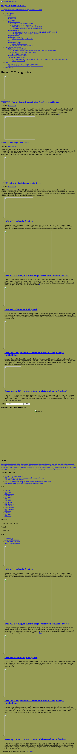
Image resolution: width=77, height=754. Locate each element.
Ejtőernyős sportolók (14, 30)
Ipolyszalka (68, 465)
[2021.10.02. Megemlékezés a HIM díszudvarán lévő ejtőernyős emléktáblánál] (23, 348)
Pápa (9, 469)
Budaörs (48, 464)
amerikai (36, 464)
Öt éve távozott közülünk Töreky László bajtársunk (27, 28)
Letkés (35, 467)
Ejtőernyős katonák (14, 22)
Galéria (7, 62)
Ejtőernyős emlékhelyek (15, 37)
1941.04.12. (8, 464)
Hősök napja (61, 465)
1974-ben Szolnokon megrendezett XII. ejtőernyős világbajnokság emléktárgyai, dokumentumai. (40, 59)
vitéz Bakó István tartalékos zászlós (22, 23)
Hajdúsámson (35, 465)
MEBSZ (10, 40)
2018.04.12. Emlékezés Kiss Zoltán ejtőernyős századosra (25, 66)
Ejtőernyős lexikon (13, 35)
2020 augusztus (9, 509)
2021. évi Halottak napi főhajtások (15, 479)
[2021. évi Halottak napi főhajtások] (19, 305)
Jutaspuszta (5, 467)
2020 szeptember (10, 507)
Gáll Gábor (11, 106)
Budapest (42, 464)
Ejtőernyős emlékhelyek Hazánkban (22, 39)
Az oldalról (8, 15)
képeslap (24, 467)
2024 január (8, 490)
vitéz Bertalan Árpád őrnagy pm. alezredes (24, 25)
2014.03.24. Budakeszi (19, 54)
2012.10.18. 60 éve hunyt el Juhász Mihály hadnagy (23, 64)
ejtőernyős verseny (69, 464)
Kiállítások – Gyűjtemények (13, 47)
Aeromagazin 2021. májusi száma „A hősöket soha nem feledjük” (24, 483)
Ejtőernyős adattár (10, 20)
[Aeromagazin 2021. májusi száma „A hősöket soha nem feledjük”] (13, 387)
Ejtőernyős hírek (9, 13)
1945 (18, 464)
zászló (60, 469)
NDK (70, 467)
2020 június (8, 512)
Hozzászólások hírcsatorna (12, 541)
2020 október (8, 506)
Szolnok (28, 469)
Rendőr (23, 469)
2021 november (9, 494)
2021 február (8, 502)
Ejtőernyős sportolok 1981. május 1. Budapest (25, 34)
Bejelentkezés (9, 538)
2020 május (8, 514)
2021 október (8, 495)
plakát (4, 469)
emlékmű (10, 465)
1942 (14, 464)
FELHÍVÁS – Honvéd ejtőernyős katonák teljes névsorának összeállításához (30, 102)
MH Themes (29, 751)
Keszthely (18, 467)
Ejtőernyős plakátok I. (18, 61)
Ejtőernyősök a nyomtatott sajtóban (22, 45)
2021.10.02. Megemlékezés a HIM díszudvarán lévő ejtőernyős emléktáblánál (28, 481)
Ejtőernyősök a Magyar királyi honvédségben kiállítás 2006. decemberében (34, 50)
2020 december (9, 504)
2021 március (8, 500)
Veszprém (35, 469)
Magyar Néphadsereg (43, 467)
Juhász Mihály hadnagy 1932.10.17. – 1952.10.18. (27, 27)
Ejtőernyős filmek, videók (19, 44)
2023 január (8, 492)
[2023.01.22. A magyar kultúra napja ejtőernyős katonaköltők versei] (28, 271)
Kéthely (29, 467)
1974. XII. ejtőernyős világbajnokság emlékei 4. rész (21, 183)
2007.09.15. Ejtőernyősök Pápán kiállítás (24, 52)
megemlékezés (59, 467)
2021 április (8, 499)
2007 (31, 464)
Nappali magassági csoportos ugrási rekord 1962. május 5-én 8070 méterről (34, 32)
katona (12, 467)
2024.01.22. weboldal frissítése (14, 476)
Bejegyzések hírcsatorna (12, 540)
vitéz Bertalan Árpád (52, 469)
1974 (23, 464)
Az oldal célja (12, 17)
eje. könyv (54, 464)
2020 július (8, 511)
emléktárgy (17, 465)
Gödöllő (28, 465)
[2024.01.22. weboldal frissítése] (19, 217)
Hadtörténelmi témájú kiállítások (17, 56)
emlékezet (4, 465)
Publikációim (12, 18)
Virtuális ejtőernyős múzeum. (17, 57)
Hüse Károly (53, 465)
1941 (3, 464)
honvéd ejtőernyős (44, 465)
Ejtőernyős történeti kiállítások (17, 49)
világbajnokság (42, 469)
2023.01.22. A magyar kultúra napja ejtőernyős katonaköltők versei (24, 478)
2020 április (8, 516)
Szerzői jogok (9, 67)
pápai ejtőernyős (16, 469)
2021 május (8, 497)
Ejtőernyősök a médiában (15, 42)
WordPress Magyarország (12, 543)
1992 (27, 464)
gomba (22, 465)
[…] (59, 114)
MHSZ (65, 467)
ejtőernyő (61, 464)
